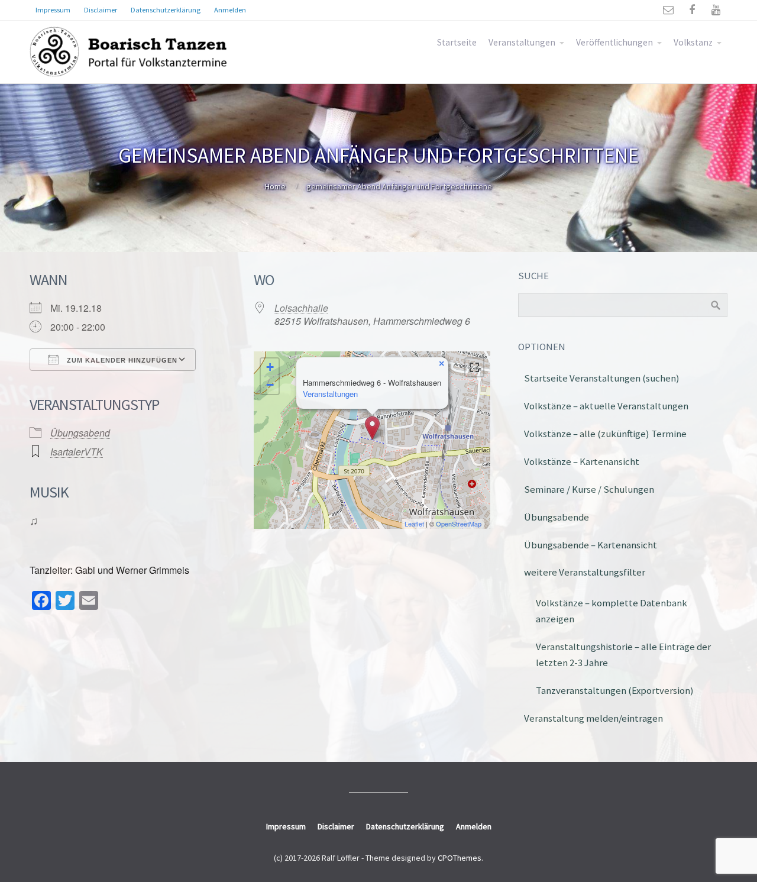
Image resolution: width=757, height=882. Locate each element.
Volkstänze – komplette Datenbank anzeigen (611, 610)
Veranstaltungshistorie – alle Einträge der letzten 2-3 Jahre (623, 654)
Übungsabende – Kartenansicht (590, 544)
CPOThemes (459, 857)
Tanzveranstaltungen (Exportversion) (615, 690)
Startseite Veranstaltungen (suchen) (602, 378)
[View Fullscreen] (474, 367)
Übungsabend (80, 433)
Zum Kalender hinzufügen (120, 360)
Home (275, 186)
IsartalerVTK (76, 451)
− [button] (270, 384)
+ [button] (270, 367)
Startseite (457, 42)
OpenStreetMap (458, 523)
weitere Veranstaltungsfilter (584, 572)
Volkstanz (693, 42)
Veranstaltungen (522, 42)
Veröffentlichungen (614, 42)
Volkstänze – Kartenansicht (581, 461)
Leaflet (414, 523)
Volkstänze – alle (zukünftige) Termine (605, 433)
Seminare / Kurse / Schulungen (589, 489)
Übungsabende (556, 517)
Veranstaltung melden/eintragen (593, 718)
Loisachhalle (301, 308)
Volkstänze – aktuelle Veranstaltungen (606, 405)
